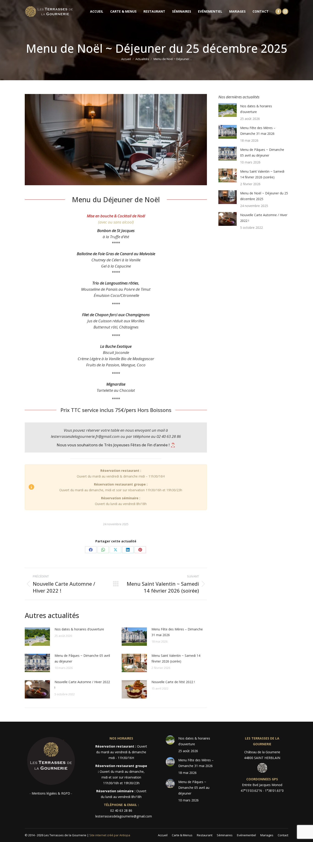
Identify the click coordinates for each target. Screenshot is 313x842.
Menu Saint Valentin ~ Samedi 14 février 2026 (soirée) (175, 658)
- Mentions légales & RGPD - (51, 793)
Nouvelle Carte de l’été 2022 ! (173, 682)
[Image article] (37, 636)
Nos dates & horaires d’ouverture (79, 629)
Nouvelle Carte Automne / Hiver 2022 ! (82, 685)
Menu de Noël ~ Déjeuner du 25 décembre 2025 (264, 196)
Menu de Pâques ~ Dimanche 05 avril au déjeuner (82, 658)
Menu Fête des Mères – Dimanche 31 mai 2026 (177, 632)
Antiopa (124, 835)
